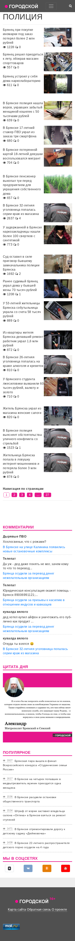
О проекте (59, 909)
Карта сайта (17, 909)
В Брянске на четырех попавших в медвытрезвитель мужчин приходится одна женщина (32, 783)
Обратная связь (39, 909)
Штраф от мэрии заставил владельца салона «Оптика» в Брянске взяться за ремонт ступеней (34, 815)
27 (47, 494)
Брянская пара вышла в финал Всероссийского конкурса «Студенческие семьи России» (35, 765)
